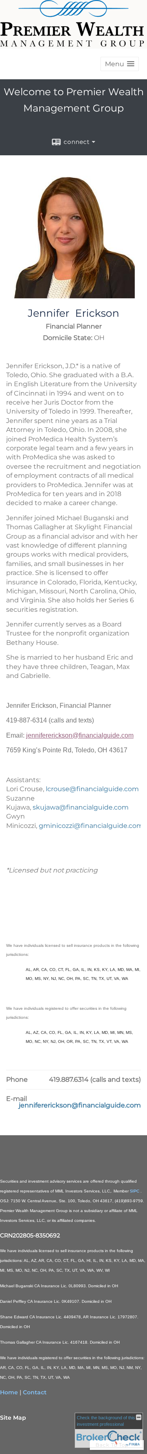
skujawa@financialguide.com (81, 807)
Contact (35, 1392)
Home (9, 1392)
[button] (119, 64)
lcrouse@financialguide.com (92, 789)
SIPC (135, 1191)
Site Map (13, 1417)
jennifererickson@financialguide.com (80, 735)
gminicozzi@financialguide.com (91, 826)
